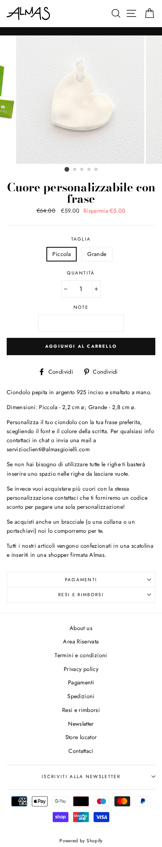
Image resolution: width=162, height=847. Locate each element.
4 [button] (89, 170)
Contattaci (81, 751)
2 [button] (75, 170)
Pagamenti (81, 579)
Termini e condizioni (81, 655)
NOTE (81, 307)
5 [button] (96, 170)
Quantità (81, 273)
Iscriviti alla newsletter (81, 776)
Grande (96, 254)
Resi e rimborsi (81, 594)
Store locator (81, 737)
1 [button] (66, 169)
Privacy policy (81, 669)
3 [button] (82, 170)
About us (81, 628)
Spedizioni (81, 696)
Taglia (81, 239)
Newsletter (81, 724)
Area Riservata (81, 641)
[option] (81, 99)
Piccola (61, 254)
